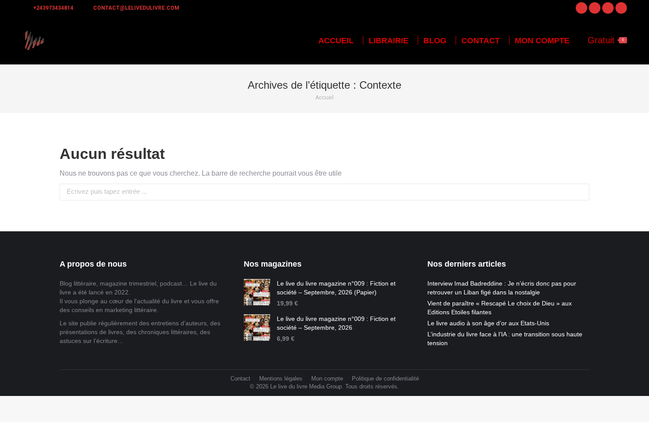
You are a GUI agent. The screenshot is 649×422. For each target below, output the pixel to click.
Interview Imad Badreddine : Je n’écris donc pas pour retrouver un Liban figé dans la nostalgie (501, 288)
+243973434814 (53, 8)
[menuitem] (336, 40)
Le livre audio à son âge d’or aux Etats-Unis (488, 323)
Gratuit (606, 40)
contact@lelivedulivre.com (136, 8)
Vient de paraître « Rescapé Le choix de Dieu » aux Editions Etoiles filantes (499, 308)
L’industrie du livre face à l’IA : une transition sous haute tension (504, 339)
